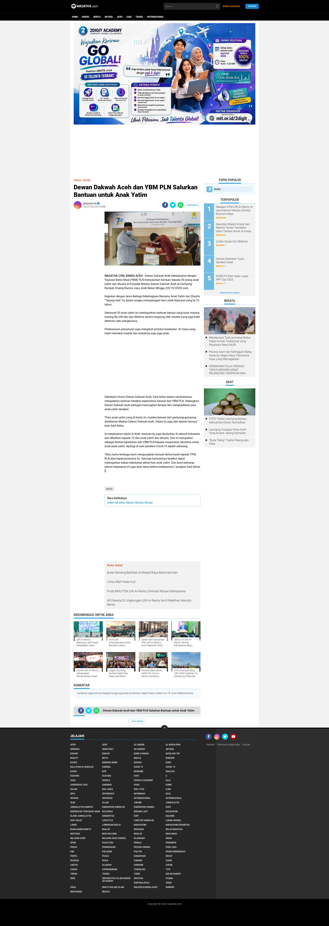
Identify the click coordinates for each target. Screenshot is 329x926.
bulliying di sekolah (82, 766)
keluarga (107, 811)
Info (72, 793)
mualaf (138, 833)
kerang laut (141, 811)
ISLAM (105, 802)
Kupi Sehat (76, 820)
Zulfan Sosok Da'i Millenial (232, 241)
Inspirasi (107, 798)
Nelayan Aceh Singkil (114, 838)
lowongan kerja (111, 824)
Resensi (74, 860)
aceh (120, 16)
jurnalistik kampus (81, 807)
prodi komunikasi (175, 851)
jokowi (138, 802)
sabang (138, 860)
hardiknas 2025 (79, 784)
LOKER (73, 824)
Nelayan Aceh (78, 838)
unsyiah (138, 878)
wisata (106, 891)
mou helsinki (109, 833)
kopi (136, 815)
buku (168, 762)
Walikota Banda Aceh (145, 887)
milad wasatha (174, 829)
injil (168, 793)
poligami (107, 851)
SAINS (169, 860)
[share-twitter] (173, 205)
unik (72, 878)
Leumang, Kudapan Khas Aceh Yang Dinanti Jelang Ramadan (227, 431)
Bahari (74, 753)
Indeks (85, 16)
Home (75, 16)
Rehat (169, 856)
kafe (168, 807)
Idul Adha (107, 789)
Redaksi (210, 744)
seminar (138, 864)
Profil (73, 856)
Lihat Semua (137, 721)
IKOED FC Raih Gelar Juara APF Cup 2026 (232, 277)
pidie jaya (171, 847)
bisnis (73, 762)
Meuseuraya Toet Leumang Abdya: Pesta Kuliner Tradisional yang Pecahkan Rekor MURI (230, 341)
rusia (105, 860)
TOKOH (73, 873)
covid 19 (138, 766)
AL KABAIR (139, 744)
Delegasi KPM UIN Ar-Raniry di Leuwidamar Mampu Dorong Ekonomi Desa (234, 210)
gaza (73, 780)
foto (136, 775)
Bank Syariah (141, 753)
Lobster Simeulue (144, 820)
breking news (109, 762)
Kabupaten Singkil (144, 807)
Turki (137, 873)
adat (104, 744)
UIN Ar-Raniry (173, 873)
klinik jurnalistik (80, 815)
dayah (73, 771)
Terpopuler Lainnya (230, 293)
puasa (105, 856)
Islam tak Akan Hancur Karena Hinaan (130, 502)
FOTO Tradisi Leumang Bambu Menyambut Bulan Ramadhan (227, 420)
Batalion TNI (173, 753)
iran (72, 802)
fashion (74, 775)
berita (97, 16)
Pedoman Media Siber (228, 744)
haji (168, 780)
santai (74, 864)
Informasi (139, 793)
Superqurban (109, 869)
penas (73, 847)
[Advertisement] (164, 149)
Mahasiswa (140, 824)
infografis (108, 793)
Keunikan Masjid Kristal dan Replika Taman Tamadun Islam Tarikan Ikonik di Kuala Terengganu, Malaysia (233, 228)
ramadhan (140, 856)
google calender (143, 780)
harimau (107, 784)
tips (168, 869)
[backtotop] (164, 728)
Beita (105, 758)
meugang (139, 829)
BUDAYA (138, 762)
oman (169, 838)
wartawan (76, 891)
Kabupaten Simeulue (113, 807)
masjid (106, 829)
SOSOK (169, 864)
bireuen (170, 758)
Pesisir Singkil (142, 847)
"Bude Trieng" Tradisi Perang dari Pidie (229, 442)
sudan (73, 869)
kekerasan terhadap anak (85, 811)
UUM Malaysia (141, 882)
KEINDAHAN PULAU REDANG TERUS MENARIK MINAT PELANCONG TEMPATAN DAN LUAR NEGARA (227, 370)
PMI (72, 851)
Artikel (109, 16)
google (106, 780)
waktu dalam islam (113, 887)
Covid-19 (170, 766)
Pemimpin (171, 842)
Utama (169, 878)
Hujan (73, 789)
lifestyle (107, 820)
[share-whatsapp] (181, 205)
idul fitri (139, 789)
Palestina (107, 842)
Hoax (136, 784)
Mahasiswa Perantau (178, 824)
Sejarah (107, 864)
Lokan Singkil (173, 820)
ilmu (129, 16)
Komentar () (193, 205)
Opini (73, 842)
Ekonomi (138, 771)
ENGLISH (170, 771)
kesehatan (172, 811)
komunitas (108, 815)
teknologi (139, 869)
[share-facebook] (165, 205)
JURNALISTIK (172, 802)
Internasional (155, 16)
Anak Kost (108, 749)
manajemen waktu (80, 829)
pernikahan (108, 847)
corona (106, 766)
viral (73, 887)
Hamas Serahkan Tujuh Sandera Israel (230, 260)
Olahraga (139, 838)
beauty (74, 758)
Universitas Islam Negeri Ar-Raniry (116, 879)
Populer (252, 6)
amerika (75, 749)
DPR (104, 771)
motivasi (75, 833)
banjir (106, 753)
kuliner (170, 815)
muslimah (171, 833)
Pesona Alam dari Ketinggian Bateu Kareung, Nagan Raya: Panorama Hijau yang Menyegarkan (230, 355)
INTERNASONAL (174, 798)
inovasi (74, 798)
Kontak (246, 744)
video (169, 882)
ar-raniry (139, 749)
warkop (170, 887)
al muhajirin (173, 744)
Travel (139, 16)
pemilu (138, 842)
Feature (106, 775)
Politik (138, 851)
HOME (169, 784)
